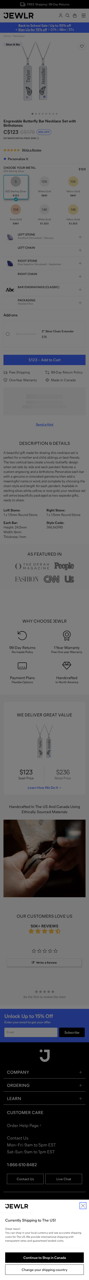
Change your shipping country (44, 1269)
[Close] (83, 1205)
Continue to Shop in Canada (44, 1257)
